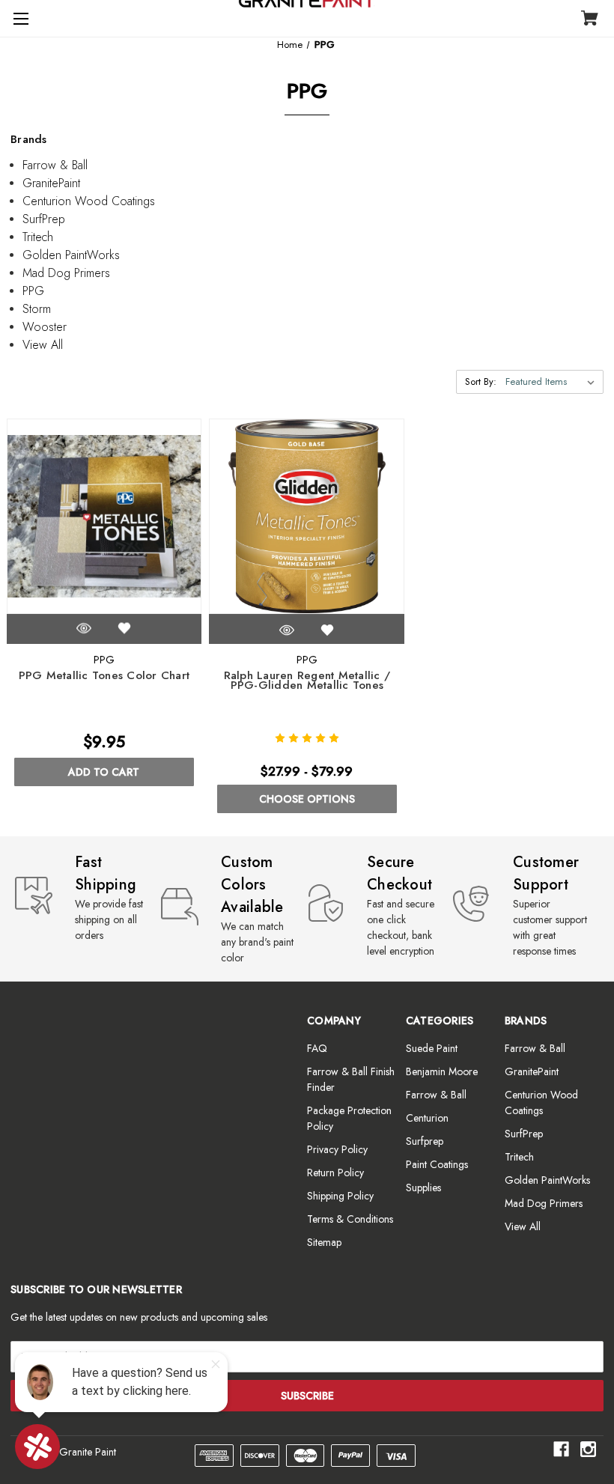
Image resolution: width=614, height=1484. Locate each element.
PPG (33, 290)
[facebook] (561, 1449)
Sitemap (324, 1242)
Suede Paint (432, 1048)
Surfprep (424, 1141)
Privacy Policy (337, 1149)
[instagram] (588, 1449)
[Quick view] (84, 628)
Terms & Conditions (350, 1218)
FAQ (317, 1048)
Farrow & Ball (55, 165)
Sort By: (480, 381)
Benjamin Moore (442, 1071)
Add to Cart (103, 771)
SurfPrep (43, 219)
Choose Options (307, 798)
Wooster (44, 326)
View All (42, 344)
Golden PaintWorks (71, 255)
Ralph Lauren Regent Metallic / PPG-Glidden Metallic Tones (307, 680)
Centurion (427, 1117)
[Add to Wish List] (124, 628)
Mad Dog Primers (66, 273)
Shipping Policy (340, 1195)
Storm (36, 308)
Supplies (423, 1187)
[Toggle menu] (18, 18)
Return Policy (335, 1172)
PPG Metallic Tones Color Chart (104, 676)
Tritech (37, 237)
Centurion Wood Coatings (88, 201)
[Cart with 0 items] (589, 19)
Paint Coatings (437, 1164)
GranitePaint (51, 183)
